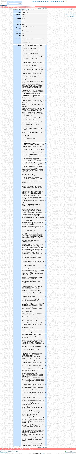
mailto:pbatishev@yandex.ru (4, 452)
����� (33, 449)
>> (31, 9)
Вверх (74, 448)
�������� (9, 448)
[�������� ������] (63, 1)
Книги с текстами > (72, 16)
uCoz (43, 453)
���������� (17, 448)
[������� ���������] (65, 1)
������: (2, 6)
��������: (3, 7)
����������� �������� (56, 1)
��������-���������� (38, 1)
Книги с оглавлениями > (70, 14)
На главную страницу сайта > (42, 8)
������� (47, 1)
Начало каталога (15, 9)
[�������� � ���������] (66, 1)
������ (16, 449)
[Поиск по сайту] (8, 3)
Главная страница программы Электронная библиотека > (69, 9)
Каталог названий (27, 9)
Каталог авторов (21, 9)
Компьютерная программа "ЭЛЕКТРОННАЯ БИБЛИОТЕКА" (9, 451)
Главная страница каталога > (69, 12)
